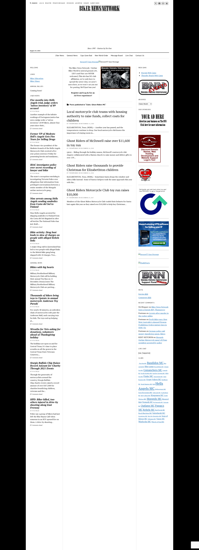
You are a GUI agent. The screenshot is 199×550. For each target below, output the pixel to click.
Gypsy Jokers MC (153, 379)
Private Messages (59, 3)
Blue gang (149, 366)
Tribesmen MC (152, 419)
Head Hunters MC (146, 384)
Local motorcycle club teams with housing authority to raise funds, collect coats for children (97, 116)
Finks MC (148, 376)
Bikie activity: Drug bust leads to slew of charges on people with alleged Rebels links (45, 236)
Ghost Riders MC (158, 376)
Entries (143, 294)
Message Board (117, 55)
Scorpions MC (142, 416)
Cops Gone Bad (86, 55)
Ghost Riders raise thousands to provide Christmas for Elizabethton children (95, 167)
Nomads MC (147, 402)
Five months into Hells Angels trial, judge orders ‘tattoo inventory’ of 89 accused (44, 104)
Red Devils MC (160, 410)
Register (48, 3)
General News (72, 55)
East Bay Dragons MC (159, 373)
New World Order (101, 55)
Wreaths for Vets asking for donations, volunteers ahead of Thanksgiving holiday (45, 333)
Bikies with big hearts (42, 267)
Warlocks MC (144, 421)
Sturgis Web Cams (148, 73)
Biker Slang (35, 81)
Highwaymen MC (160, 389)
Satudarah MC (158, 413)
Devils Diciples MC (146, 373)
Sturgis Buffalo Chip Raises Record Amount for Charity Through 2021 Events (45, 366)
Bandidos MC (155, 363)
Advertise (78, 3)
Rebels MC (149, 409)
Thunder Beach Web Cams (152, 75)
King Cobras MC (145, 395)
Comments (144, 297)
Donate (86, 3)
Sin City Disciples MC (154, 416)
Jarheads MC (157, 393)
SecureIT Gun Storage (89, 61)
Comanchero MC (152, 370)
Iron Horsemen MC (145, 393)
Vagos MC (160, 419)
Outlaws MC (148, 405)
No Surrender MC (158, 402)
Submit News (94, 3)
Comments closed (37, 128)
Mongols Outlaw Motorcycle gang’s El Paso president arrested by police (152, 340)
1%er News (59, 55)
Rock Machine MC (145, 413)
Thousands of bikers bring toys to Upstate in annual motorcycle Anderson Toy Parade (44, 299)
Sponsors (70, 3)
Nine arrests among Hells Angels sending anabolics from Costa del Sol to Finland (44, 202)
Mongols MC (154, 399)
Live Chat (129, 55)
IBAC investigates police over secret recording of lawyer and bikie (43, 167)
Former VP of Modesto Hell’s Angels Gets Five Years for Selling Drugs (42, 136)
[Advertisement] (99, 30)
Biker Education (36, 78)
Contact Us (140, 55)
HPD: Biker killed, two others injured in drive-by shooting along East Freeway (44, 403)
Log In (41, 3)
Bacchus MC (142, 363)
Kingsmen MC (157, 395)
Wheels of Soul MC (157, 422)
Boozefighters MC (159, 367)
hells (154, 384)
